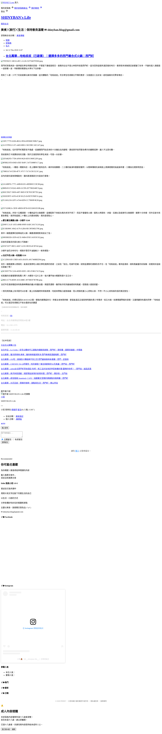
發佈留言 (5, 442)
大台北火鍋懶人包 (8, 345)
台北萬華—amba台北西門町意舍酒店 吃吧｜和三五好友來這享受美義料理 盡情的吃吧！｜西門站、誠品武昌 (46, 369)
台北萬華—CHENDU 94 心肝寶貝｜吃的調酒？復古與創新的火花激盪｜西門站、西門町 (38, 364)
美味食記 (19, 416)
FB (11, 316)
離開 (13, 729)
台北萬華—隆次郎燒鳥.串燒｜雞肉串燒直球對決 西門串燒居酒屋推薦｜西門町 (33, 355)
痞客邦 (14, 410)
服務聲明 (103, 701)
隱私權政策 (94, 701)
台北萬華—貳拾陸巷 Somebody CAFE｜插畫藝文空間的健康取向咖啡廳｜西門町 (34, 378)
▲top (3, 423)
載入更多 (5, 428)
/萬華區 (19, 419)
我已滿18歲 (6, 729)
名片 (7, 46)
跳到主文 (5, 24)
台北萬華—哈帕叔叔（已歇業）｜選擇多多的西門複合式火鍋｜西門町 (50, 55)
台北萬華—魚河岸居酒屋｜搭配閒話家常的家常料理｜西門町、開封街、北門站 (34, 373)
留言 (19, 410)
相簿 (7, 40)
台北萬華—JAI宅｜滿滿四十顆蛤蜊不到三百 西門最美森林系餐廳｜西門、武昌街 (35, 359)
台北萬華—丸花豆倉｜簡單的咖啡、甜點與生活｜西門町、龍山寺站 (29, 383)
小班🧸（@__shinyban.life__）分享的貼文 (33, 659)
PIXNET (63, 701)
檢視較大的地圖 (6, 137)
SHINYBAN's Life (16, 17)
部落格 (8, 43)
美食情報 (20, 36)
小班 (3, 397)
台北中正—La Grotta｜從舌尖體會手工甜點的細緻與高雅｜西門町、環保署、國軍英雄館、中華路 (41, 350)
